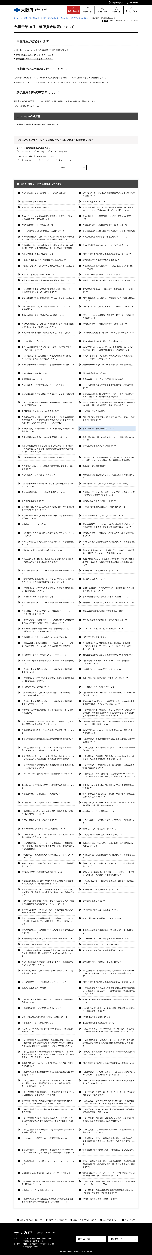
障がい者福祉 (37, 18)
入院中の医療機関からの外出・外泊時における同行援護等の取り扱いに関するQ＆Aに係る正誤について (48, 325)
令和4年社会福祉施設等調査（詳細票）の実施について (105, 678)
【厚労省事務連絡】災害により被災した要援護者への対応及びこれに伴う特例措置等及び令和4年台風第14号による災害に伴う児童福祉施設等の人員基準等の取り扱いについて (109, 713)
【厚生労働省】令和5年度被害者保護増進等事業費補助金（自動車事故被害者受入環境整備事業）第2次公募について (47, 1200)
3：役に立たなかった (59, 152)
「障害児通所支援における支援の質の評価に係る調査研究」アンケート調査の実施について (48, 694)
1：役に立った (24, 152)
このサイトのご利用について (31, 1220)
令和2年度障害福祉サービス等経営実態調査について (43, 492)
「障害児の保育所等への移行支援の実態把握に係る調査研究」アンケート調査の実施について (109, 722)
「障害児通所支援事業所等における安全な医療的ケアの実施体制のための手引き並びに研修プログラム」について (48, 580)
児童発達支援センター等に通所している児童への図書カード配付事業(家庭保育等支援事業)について (109, 493)
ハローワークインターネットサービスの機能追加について (107, 939)
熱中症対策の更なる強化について (36, 687)
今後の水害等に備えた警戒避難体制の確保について (43, 315)
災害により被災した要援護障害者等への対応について (105, 225)
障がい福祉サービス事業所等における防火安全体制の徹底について (109, 217)
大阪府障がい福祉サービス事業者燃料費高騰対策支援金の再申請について (48, 467)
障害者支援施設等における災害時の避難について (103, 516)
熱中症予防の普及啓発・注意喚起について (39, 820)
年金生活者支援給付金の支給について (98, 1023)
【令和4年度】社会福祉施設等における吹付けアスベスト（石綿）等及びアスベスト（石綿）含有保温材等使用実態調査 (108, 458)
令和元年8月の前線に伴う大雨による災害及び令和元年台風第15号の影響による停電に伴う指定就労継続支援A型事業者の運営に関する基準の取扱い (47, 449)
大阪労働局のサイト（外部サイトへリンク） (34, 59)
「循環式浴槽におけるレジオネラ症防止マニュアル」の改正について (48, 267)
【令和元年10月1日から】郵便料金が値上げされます (44, 260)
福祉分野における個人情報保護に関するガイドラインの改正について (48, 299)
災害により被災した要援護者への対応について (41, 794)
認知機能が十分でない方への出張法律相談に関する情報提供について (109, 366)
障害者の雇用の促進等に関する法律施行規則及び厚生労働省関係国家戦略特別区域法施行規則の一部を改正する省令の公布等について (109, 1164)
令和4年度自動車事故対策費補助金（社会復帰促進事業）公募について (108, 1000)
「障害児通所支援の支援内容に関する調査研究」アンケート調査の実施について (109, 694)
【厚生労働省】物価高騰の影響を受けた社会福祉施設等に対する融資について (109, 740)
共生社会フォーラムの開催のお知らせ (37, 597)
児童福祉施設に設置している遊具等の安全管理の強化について (48, 637)
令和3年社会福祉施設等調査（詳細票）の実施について (105, 597)
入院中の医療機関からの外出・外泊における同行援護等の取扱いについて (109, 299)
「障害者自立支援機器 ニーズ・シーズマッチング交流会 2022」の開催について (108, 662)
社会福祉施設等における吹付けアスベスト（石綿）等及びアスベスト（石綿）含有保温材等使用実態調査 (109, 395)
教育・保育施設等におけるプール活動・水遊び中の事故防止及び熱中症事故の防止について (109, 795)
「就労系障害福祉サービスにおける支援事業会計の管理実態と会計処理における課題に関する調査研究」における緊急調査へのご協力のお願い (48, 846)
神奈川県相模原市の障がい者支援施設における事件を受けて (47, 333)
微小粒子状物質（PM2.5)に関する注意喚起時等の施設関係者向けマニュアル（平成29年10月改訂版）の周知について (108, 208)
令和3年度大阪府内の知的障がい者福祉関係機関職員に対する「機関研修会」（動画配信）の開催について (47, 630)
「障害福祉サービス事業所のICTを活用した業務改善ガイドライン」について (47, 485)
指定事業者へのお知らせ (32, 379)
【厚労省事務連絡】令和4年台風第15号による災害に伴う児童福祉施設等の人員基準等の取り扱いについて (47, 722)
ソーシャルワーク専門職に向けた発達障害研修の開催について (48, 774)
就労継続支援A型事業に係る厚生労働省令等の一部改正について (108, 334)
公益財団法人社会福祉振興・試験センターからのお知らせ (46, 803)
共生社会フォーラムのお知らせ (35, 524)
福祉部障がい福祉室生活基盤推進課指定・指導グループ (37, 124)
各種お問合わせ (116, 1239)
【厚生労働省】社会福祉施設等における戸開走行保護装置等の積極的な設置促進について (109, 766)
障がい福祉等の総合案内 (51, 18)
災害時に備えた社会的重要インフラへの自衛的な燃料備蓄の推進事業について (48, 430)
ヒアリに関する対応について (95, 202)
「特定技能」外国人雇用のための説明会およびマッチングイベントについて (48, 534)
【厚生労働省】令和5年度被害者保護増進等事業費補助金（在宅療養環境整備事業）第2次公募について (108, 1191)
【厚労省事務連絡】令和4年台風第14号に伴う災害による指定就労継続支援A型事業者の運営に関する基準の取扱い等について (108, 1031)
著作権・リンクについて (57, 1220)
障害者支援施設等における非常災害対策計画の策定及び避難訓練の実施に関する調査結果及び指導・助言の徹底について (48, 238)
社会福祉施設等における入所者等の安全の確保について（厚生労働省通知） (48, 308)
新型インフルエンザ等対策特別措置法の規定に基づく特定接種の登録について (109, 194)
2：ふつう (40, 152)
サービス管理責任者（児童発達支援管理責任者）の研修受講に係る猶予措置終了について (48, 403)
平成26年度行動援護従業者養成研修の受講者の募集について (47, 280)
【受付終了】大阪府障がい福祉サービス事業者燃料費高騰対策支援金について (48, 670)
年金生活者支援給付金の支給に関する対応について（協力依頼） (108, 931)
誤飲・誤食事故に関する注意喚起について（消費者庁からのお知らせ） (109, 438)
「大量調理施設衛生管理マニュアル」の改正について (105, 275)
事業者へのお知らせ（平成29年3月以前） (39, 275)
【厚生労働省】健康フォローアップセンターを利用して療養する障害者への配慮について (109, 1093)
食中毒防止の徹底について (33, 501)
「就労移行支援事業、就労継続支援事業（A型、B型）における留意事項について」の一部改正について (47, 290)
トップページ (18, 18)
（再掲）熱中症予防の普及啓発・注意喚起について (104, 507)
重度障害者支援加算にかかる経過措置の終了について (44, 411)
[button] (115, 2)
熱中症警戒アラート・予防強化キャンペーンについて (44, 655)
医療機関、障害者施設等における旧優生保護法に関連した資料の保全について (48, 711)
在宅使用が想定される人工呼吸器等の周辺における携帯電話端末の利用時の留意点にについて (48, 508)
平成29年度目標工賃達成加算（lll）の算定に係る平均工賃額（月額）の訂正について (46, 348)
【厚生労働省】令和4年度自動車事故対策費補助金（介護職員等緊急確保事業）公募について (108, 1110)
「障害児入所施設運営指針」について (98, 637)
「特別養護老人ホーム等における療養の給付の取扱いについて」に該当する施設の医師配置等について (47, 357)
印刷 (106, 21)
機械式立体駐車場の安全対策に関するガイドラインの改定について (109, 281)
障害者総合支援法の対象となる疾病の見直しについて (105, 620)
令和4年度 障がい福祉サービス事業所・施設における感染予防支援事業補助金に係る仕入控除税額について (108, 702)
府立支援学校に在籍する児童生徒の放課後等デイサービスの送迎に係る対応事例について (48, 612)
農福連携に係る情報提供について (36, 944)
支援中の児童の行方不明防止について (37, 225)
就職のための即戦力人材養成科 (35, 988)
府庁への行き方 (84, 1239)
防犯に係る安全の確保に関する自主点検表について (104, 341)
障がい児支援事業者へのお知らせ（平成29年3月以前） (45, 193)
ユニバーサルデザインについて (85, 1220)
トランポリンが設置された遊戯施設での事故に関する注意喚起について (48, 662)
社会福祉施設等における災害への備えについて (102, 669)
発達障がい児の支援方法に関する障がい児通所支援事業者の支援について (109, 786)
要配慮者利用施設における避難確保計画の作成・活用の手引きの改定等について (48, 972)
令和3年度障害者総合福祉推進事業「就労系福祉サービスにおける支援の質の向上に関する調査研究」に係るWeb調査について (47, 921)
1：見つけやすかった (27, 160)
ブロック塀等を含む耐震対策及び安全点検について (43, 231)
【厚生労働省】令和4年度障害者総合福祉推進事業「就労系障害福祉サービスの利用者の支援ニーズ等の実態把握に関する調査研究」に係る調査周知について (48, 1054)
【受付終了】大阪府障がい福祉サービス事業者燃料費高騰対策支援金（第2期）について (48, 702)
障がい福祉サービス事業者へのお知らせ (38, 475)
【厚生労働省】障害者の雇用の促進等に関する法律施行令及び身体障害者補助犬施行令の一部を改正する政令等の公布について (109, 1141)
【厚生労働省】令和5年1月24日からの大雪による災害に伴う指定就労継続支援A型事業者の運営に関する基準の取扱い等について (47, 1121)
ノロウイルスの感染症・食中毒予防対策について (103, 629)
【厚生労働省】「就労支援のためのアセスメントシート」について (48, 1162)
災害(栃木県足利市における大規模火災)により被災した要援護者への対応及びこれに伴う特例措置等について (108, 551)
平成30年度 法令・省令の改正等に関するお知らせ (104, 379)
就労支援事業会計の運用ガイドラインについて (102, 962)
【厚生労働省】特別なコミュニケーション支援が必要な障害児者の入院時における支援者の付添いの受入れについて (48, 749)
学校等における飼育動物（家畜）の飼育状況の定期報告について (48, 786)
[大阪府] (30, 10)
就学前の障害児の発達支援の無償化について (101, 260)
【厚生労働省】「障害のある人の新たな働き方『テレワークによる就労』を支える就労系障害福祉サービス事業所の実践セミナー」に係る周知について (48, 1083)
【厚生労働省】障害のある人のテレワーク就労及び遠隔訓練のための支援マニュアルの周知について (109, 1182)
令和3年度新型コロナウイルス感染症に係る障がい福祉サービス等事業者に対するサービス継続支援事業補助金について (108, 525)
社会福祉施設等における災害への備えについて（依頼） (106, 484)
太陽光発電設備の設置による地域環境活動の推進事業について (109, 603)
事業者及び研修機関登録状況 (95, 466)
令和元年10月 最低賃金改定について (37, 254)
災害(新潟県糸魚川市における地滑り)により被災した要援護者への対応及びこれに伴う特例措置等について (47, 560)
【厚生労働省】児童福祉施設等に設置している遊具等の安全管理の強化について (109, 749)
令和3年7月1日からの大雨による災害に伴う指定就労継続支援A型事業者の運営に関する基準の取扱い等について (47, 911)
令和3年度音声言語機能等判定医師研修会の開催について (106, 611)
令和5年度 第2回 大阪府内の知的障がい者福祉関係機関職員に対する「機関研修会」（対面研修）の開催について (47, 1102)
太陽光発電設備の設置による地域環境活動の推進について (107, 254)
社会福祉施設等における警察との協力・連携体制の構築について (109, 308)
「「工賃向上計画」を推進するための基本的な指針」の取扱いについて (109, 882)
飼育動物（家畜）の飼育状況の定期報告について (42, 550)
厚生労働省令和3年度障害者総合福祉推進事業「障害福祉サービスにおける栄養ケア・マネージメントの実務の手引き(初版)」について (108, 646)
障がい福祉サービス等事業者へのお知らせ (75, 18)
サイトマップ (130, 1220)
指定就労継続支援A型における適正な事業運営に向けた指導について (108, 290)
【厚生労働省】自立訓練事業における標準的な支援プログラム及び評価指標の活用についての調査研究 (48, 1093)
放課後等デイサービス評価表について (37, 202)
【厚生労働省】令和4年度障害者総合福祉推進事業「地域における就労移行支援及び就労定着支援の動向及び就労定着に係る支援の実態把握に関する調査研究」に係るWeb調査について (48, 1043)
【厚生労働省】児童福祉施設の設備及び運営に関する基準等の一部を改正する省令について (48, 766)
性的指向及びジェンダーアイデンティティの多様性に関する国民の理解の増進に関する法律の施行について (109, 804)
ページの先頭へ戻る (139, 1231)
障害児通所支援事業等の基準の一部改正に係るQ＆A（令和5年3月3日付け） (109, 267)
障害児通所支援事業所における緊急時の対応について (105, 237)
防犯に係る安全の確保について (35, 373)
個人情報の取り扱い (110, 1220)
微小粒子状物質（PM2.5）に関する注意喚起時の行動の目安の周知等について (108, 731)
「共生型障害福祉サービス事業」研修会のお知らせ (43, 457)
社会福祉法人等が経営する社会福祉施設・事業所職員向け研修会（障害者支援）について (48, 589)
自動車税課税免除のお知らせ (95, 373)
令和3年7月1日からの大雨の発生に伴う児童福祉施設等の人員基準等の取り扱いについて (108, 589)
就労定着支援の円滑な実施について (97, 411)
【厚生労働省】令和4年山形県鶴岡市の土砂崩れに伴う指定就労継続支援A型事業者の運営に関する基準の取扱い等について (108, 1102)
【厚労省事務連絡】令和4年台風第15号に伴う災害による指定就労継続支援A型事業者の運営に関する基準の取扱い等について (108, 1043)
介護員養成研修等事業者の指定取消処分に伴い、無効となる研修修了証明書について (109, 418)
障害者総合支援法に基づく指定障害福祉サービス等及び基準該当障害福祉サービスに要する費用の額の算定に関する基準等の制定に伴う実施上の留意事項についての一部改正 (48, 420)
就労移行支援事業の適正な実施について (99, 446)
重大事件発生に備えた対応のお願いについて (101, 571)
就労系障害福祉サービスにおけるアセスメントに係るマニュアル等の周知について (48, 931)
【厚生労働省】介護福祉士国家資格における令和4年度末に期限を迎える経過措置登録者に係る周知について (108, 757)
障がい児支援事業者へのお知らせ (36, 207)
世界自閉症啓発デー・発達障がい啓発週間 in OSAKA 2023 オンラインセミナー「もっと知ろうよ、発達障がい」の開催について (109, 776)
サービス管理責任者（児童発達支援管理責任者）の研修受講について (109, 386)
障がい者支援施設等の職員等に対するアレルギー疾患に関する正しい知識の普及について (48, 963)
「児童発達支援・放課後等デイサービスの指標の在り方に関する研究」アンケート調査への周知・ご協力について (48, 621)
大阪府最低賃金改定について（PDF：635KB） (35, 55)
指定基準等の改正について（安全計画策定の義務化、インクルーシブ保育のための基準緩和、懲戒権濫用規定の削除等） (48, 757)
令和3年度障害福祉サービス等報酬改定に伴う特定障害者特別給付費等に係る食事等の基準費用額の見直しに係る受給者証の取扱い (109, 562)
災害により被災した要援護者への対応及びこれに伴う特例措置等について (109, 534)
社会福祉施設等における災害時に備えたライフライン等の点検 (109, 231)
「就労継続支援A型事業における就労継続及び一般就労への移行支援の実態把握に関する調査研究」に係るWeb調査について (47, 953)
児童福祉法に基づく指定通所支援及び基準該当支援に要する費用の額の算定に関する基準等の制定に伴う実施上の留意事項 (48, 246)
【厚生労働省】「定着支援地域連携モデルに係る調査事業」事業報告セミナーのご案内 (109, 1131)
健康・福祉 (28, 18)
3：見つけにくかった (64, 160)
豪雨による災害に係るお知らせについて (99, 501)
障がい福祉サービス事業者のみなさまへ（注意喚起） (44, 385)
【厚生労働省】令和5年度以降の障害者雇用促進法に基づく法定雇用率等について (47, 1110)
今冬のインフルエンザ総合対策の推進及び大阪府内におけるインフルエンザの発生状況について (48, 217)
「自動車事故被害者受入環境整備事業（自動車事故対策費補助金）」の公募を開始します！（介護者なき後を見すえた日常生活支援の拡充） (109, 991)
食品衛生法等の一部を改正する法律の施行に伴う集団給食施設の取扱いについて (48, 517)
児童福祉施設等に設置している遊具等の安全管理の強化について (109, 476)
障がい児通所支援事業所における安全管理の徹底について (107, 245)
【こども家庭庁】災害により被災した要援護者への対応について (109, 821)
